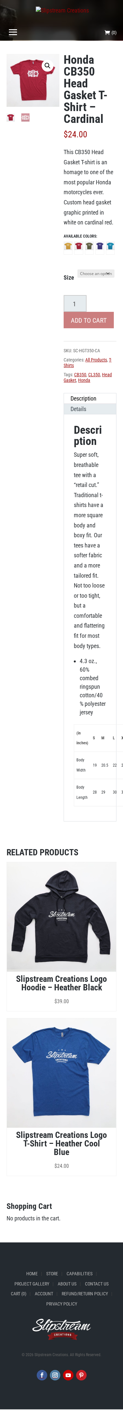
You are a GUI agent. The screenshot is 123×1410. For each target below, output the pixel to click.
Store (52, 1273)
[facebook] (42, 1375)
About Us (67, 1283)
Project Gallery (31, 1283)
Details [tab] (78, 408)
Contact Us (97, 1283)
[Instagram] (55, 1375)
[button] (47, 66)
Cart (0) (18, 1294)
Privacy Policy (61, 1303)
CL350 (94, 374)
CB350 (80, 374)
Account (44, 1294)
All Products (96, 359)
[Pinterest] (81, 1375)
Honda (84, 380)
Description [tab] (83, 398)
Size (69, 277)
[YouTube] (68, 1375)
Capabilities (79, 1273)
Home (32, 1273)
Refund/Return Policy (85, 1294)
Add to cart (89, 320)
